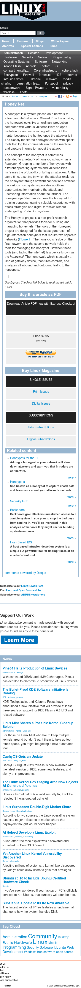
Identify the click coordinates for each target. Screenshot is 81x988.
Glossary (8, 986)
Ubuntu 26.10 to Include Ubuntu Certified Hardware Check (34, 880)
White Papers (60, 41)
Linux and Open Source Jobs (23, 590)
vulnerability (60, 87)
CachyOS (17, 760)
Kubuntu (11, 697)
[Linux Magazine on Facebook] (59, 96)
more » (71, 477)
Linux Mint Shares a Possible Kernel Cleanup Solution (38, 725)
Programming (14, 947)
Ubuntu (6, 886)
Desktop (6, 811)
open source (64, 952)
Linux (13, 811)
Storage (20, 672)
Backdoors (17, 510)
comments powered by (25, 572)
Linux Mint (27, 730)
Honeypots (17, 481)
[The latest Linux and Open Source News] (67, 96)
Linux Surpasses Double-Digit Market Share (37, 806)
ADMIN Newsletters (33, 594)
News (5, 41)
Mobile (52, 942)
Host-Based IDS (21, 542)
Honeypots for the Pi (24, 458)
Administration (8, 730)
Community (42, 936)
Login (75, 96)
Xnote (24, 92)
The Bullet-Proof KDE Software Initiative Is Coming (35, 691)
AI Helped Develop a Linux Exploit (29, 832)
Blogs (40, 41)
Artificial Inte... (8, 789)
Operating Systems (16, 61)
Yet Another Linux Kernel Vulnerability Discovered (32, 855)
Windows (30, 952)
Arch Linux (7, 760)
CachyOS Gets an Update (23, 756)
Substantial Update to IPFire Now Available (36, 903)
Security (25, 789)
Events (8, 942)
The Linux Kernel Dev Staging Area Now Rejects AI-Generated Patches (40, 784)
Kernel (18, 730)
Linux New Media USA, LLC (67, 985)
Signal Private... (36, 87)
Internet (72, 74)
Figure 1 (24, 239)
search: (4, 27)
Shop (54, 46)
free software (46, 951)
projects (19, 697)
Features (22, 41)
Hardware (23, 942)
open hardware (9, 672)
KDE (4, 697)
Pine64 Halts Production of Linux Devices (35, 668)
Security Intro (19, 501)
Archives (8, 46)
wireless (8, 92)
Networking (59, 61)
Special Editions (32, 46)
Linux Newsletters (32, 586)
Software (41, 61)
